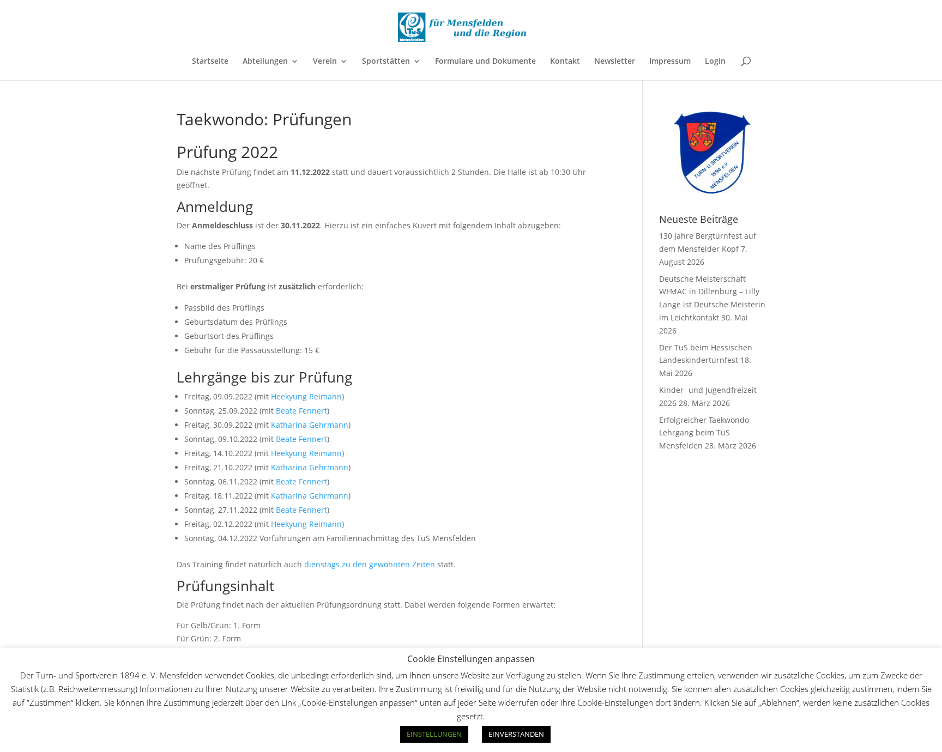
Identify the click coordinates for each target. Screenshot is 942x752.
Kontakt (565, 61)
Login (715, 61)
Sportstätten (386, 61)
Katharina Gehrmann (309, 425)
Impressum (670, 61)
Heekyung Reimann (306, 396)
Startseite (210, 61)
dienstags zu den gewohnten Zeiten (369, 564)
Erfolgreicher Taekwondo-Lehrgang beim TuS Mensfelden (705, 433)
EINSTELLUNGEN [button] (434, 734)
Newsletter (614, 61)
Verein (325, 61)
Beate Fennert (301, 410)
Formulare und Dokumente (485, 61)
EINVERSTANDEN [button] (516, 734)
